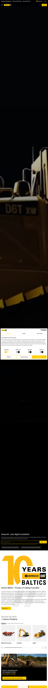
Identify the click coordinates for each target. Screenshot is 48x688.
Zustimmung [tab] (8, 333)
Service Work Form (26, 1)
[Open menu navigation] (2, 5)
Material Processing (6, 643)
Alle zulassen (39, 356)
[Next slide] (45, 647)
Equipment (3, 623)
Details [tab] (24, 333)
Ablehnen (9, 356)
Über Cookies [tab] (39, 333)
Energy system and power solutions (15, 623)
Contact (44, 5)
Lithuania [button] (40, 1)
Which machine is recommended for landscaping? (31, 547)
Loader (34, 643)
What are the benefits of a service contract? (10, 547)
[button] (40, 5)
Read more (4, 608)
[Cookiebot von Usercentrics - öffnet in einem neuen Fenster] (41, 330)
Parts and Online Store (17, 1)
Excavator (19, 643)
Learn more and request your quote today (13, 678)
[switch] (18, 352)
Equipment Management (6, 1)
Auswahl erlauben (24, 356)
